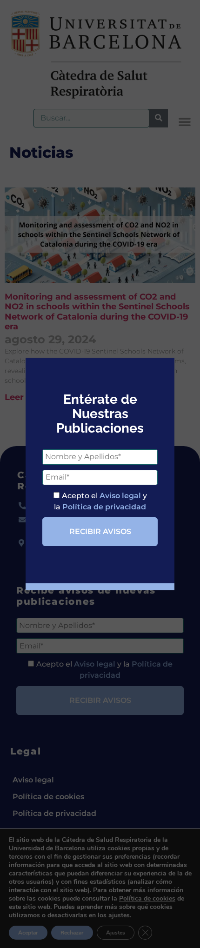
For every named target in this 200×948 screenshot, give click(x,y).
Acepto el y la (100, 501)
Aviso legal (120, 495)
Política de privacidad (104, 506)
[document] (100, 474)
